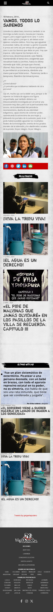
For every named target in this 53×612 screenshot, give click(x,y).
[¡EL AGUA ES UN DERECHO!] (25, 239)
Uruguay (16, 574)
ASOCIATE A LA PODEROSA (26, 565)
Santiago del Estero (30, 590)
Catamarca (44, 582)
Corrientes (44, 593)
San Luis (17, 585)
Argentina (6, 574)
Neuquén (17, 582)
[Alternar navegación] (5, 3)
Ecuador (47, 572)
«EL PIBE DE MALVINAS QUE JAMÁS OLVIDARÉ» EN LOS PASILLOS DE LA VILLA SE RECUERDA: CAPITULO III (25, 317)
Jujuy (7, 593)
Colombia (16, 572)
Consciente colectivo (26, 557)
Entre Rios (17, 580)
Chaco (29, 585)
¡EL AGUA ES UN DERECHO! (20, 262)
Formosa (29, 593)
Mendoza (29, 582)
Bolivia (24, 574)
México (24, 572)
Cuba (6, 572)
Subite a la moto (26, 561)
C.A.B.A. (7, 580)
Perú (32, 574)
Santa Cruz (44, 588)
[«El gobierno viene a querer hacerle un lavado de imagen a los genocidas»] (25, 387)
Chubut (7, 588)
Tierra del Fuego (44, 590)
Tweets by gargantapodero (25, 515)
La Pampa (44, 580)
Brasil (39, 574)
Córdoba (7, 582)
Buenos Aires (7, 590)
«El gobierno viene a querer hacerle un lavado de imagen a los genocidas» (25, 411)
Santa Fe (17, 588)
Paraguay (32, 572)
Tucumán (7, 585)
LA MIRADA (26, 554)
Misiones (44, 585)
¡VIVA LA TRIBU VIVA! (24, 218)
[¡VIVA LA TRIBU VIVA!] (25, 198)
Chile (40, 572)
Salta (30, 588)
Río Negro (29, 580)
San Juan (17, 590)
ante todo (26, 550)
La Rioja (17, 593)
